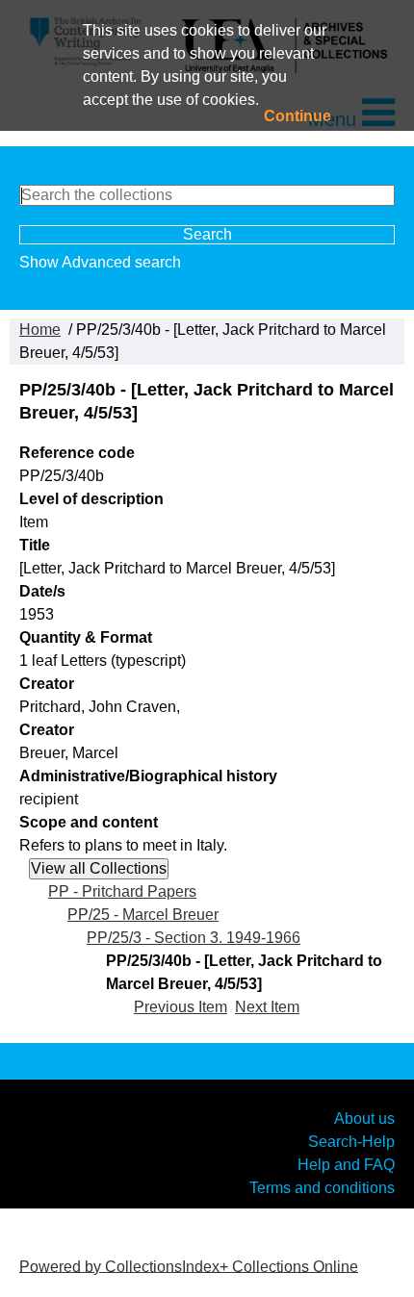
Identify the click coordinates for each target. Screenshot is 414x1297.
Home (40, 329)
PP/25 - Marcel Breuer (143, 914)
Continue (297, 116)
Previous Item (180, 1007)
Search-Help (351, 1141)
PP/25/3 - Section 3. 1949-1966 (193, 937)
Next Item (267, 1007)
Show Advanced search (100, 262)
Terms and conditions (322, 1188)
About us (364, 1118)
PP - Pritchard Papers (122, 891)
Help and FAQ (346, 1165)
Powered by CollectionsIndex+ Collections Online (188, 1266)
